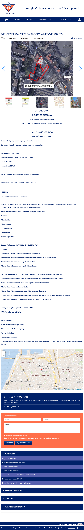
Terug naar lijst (9, 38)
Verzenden (9, 443)
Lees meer (71, 528)
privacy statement (53, 438)
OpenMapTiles (69, 389)
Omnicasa (61, 389)
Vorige (25, 38)
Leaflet (55, 389)
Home (6, 19)
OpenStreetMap (78, 389)
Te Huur (29, 19)
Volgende (37, 38)
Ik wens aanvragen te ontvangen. (16, 436)
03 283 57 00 (24, 443)
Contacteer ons (65, 19)
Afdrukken (78, 38)
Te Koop (17, 19)
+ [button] (4, 352)
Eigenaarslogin (79, 19)
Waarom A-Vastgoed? (46, 19)
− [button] (4, 355)
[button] (80, 68)
